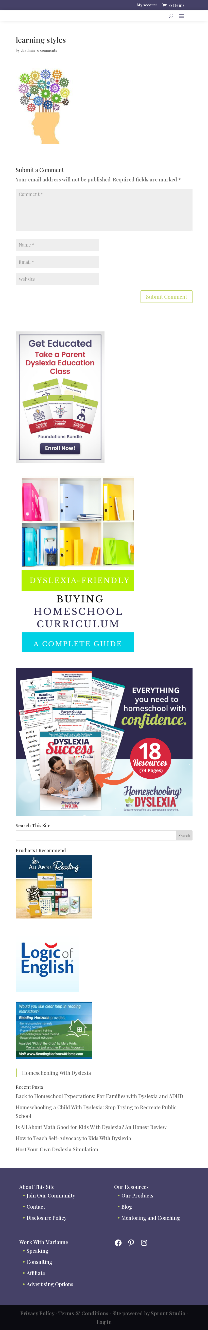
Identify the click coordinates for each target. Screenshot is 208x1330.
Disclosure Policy (46, 1217)
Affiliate (36, 1272)
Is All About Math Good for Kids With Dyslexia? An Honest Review (91, 1126)
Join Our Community (51, 1195)
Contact (36, 1206)
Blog (127, 1206)
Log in (104, 1321)
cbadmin (28, 50)
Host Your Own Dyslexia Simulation (57, 1149)
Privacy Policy (37, 1313)
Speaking (37, 1250)
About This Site (37, 1186)
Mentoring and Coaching (151, 1217)
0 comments (47, 50)
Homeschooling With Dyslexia (56, 1072)
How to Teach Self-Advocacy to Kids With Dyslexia (73, 1138)
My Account (147, 5)
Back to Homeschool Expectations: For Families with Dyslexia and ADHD (99, 1096)
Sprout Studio (168, 1313)
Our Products (137, 1195)
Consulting (39, 1261)
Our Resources (131, 1186)
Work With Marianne (43, 1242)
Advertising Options (50, 1284)
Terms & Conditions (83, 1313)
